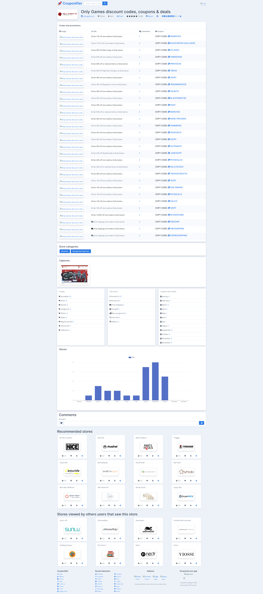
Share (120, 16)
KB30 (172, 105)
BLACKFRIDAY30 (178, 98)
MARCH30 (175, 112)
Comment (62, 419)
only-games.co (88, 16)
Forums (61, 579)
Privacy (61, 586)
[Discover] (171, 16)
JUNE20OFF (176, 153)
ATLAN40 (174, 50)
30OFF (173, 77)
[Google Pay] (178, 16)
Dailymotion (119, 584)
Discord (118, 576)
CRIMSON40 (176, 57)
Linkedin (99, 584)
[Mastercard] (167, 16)
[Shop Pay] (180, 16)
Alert (111, 16)
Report (150, 16)
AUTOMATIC (176, 146)
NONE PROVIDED (178, 118)
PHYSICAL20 (176, 160)
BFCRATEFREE (177, 215)
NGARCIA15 (175, 36)
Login (60, 574)
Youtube (99, 581)
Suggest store (63, 591)
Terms (61, 589)
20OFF (173, 139)
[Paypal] (162, 16)
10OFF (173, 208)
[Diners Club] (173, 16)
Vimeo (118, 591)
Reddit (99, 591)
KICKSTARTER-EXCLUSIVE (182, 43)
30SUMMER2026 (178, 84)
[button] (203, 3)
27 (121, 296)
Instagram (100, 576)
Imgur (118, 586)
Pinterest (99, 586)
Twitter (99, 579)
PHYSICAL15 (176, 194)
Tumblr (118, 581)
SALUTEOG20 (176, 167)
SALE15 (173, 201)
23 (70, 296)
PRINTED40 (175, 64)
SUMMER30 (175, 125)
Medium (118, 589)
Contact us (62, 584)
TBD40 (173, 70)
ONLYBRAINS (176, 187)
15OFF (173, 180)
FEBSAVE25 (175, 132)
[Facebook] (157, 16)
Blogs (60, 581)
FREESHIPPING (177, 228)
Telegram (119, 574)
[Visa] (164, 16)
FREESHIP (174, 221)
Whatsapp (100, 589)
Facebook (100, 574)
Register (61, 576)
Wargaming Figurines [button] (81, 251)
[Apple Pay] (176, 16)
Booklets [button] (64, 251)
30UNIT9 (174, 91)
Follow (102, 16)
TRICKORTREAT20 (178, 173)
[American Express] (169, 16)
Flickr (117, 579)
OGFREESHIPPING (178, 235)
